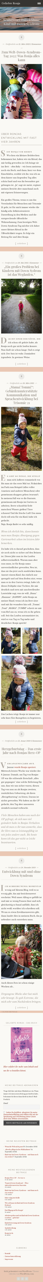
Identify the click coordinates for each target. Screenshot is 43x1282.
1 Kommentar (34, 263)
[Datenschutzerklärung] (22, 1279)
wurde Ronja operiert (25, 767)
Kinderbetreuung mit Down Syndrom (18, 1223)
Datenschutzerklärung (13, 1256)
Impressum (9, 1259)
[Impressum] (26, 1279)
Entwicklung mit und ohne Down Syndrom (21, 873)
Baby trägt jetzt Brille (12, 1198)
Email (5, 1103)
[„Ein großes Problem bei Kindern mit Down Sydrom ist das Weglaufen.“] (21, 335)
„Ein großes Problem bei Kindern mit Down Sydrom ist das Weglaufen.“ (21, 271)
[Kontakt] (18, 1279)
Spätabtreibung (10, 1228)
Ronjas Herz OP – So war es (15, 1178)
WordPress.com (27, 1274)
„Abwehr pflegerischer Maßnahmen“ (18, 1149)
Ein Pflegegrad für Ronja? (14, 1210)
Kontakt (7, 1253)
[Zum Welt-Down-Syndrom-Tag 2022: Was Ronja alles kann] (21, 120)
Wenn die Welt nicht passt (14, 1146)
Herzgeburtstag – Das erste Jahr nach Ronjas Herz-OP (21, 751)
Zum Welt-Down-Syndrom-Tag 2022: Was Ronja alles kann (21, 56)
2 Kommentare (35, 44)
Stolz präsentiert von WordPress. (18, 1271)
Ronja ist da (9, 1233)
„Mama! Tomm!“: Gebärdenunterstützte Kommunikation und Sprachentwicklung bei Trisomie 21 (21, 395)
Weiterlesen (21, 243)
